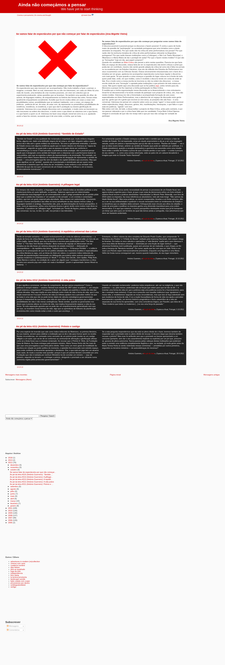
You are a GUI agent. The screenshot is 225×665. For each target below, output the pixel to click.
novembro (14, 467)
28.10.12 (20, 176)
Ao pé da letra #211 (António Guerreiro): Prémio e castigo (48, 326)
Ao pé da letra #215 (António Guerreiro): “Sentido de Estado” (50, 133)
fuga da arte (16, 571)
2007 (10, 518)
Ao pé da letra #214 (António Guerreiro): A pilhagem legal (48, 184)
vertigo (13, 587)
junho (12, 494)
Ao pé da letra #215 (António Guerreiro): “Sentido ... (31, 475)
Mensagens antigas (212, 375)
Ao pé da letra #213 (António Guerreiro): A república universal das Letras (56, 231)
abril (12, 499)
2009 (10, 513)
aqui (157, 86)
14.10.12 (20, 272)
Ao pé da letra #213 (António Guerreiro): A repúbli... (31, 479)
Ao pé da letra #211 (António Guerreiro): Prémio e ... (31, 484)
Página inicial (115, 375)
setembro (14, 487)
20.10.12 (20, 223)
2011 (10, 508)
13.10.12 (20, 318)
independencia (17, 573)
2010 (10, 511)
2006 (10, 520)
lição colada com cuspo (20, 581)
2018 (10, 458)
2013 (10, 460)
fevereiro (14, 503)
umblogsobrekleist (18, 585)
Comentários (14, 630)
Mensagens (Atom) (24, 380)
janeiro (13, 506)
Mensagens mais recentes (16, 375)
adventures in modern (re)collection (25, 561)
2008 (10, 515)
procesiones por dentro (20, 583)
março (13, 501)
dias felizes (15, 567)
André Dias (87, 15)
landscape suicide (18, 579)
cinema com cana (18, 563)
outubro (13, 470)
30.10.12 (20, 126)
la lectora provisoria (19, 577)
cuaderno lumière (18, 565)
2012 (10, 463)
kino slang (15, 575)
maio (12, 496)
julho (12, 491)
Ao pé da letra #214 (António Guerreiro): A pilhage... (31, 477)
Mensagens (13, 626)
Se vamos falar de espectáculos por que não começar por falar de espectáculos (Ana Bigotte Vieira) (71, 34)
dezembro (14, 465)
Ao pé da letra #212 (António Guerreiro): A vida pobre (45, 280)
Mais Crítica (129, 62)
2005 (10, 523)
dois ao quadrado (18, 569)
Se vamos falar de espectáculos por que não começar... (33, 472)
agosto (13, 489)
